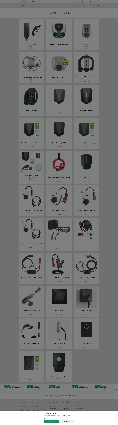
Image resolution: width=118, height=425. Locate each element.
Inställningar (67, 421)
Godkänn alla (51, 421)
